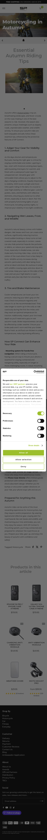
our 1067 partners (18, 384)
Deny (23, 466)
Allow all (23, 453)
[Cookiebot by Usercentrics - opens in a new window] (33, 371)
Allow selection (23, 459)
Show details (33, 445)
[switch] (40, 421)
